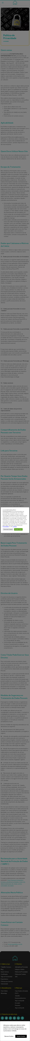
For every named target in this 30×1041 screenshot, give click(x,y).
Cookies (14, 526)
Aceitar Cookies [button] (21, 1036)
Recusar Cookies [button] (9, 1036)
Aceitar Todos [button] (18, 529)
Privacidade (6, 526)
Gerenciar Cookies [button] (8, 529)
